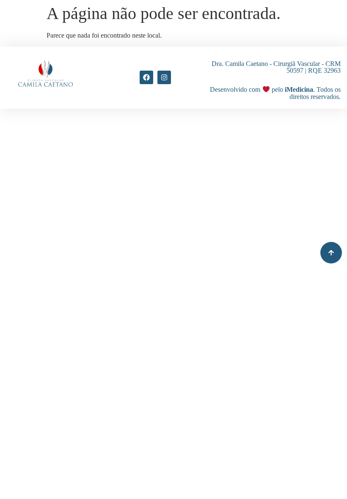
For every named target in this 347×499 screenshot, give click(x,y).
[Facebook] (146, 77)
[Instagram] (164, 77)
